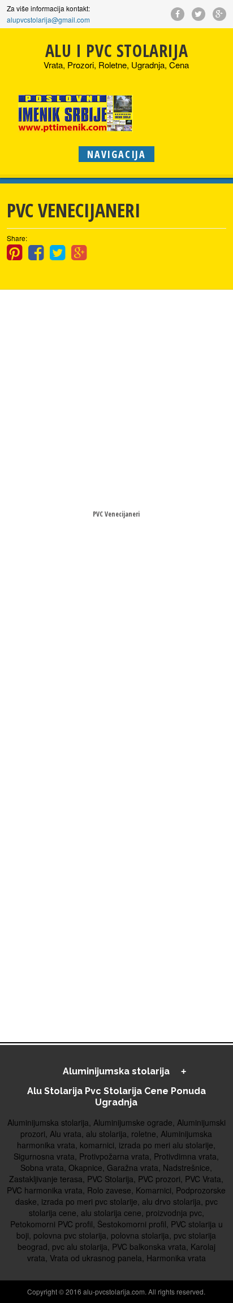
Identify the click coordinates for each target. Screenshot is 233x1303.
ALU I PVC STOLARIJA (116, 50)
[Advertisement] (116, 398)
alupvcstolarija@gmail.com (48, 19)
